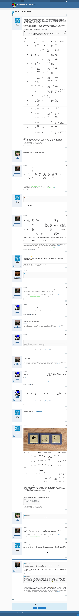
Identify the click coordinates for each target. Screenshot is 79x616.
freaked (31, 314)
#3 (66, 165)
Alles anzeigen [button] (45, 345)
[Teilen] (66, 15)
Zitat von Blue (27, 197)
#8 (66, 287)
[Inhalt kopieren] (65, 31)
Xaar (30, 189)
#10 (66, 319)
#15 (66, 409)
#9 (66, 304)
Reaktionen (14, 28)
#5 (66, 215)
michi (16, 12)
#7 (66, 270)
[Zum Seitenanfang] (78, 615)
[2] (25, 33)
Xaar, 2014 (58, 245)
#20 (66, 561)
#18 (66, 527)
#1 (66, 17)
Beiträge (14, 175)
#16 (66, 425)
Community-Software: (39, 614)
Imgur (25, 499)
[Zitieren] (66, 147)
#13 (66, 371)
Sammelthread (59, 23)
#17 (66, 512)
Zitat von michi (27, 273)
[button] (53, 1)
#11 (66, 334)
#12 (66, 356)
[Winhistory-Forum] (39, 5)
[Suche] (66, 1)
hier (50, 27)
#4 (66, 194)
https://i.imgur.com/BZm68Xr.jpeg (38, 411)
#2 (66, 150)
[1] (25, 32)
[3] (25, 35)
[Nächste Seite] (15, 15)
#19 (66, 542)
